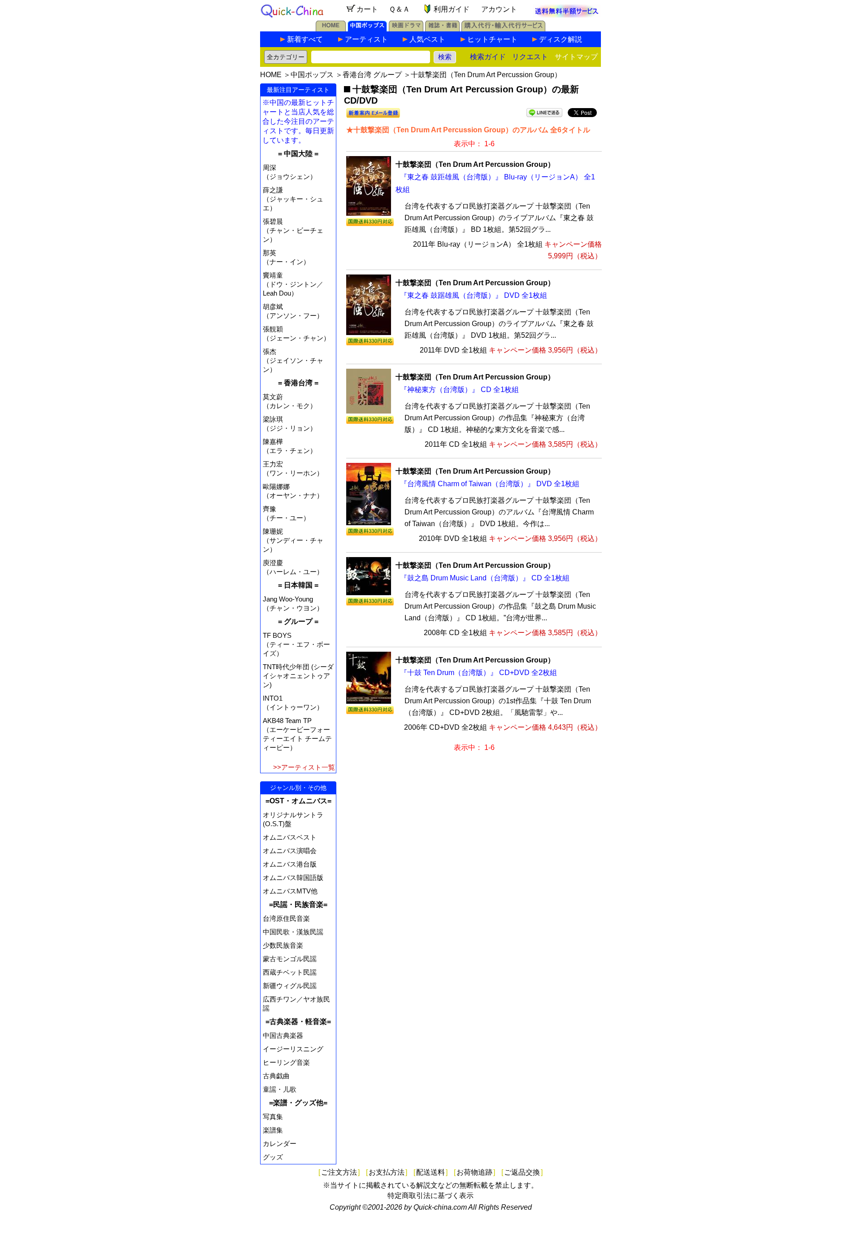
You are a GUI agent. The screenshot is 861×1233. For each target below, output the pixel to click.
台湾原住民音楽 (286, 918)
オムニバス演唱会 (290, 850)
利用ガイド (452, 9)
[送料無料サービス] (566, 15)
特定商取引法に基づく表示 (430, 1195)
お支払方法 (386, 1172)
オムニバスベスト (290, 837)
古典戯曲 (276, 1076)
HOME (271, 74)
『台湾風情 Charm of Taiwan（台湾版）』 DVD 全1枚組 (489, 484)
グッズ (273, 1157)
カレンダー (279, 1143)
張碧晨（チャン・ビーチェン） (293, 230)
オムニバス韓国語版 (293, 877)
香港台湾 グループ (372, 74)
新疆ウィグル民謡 (290, 985)
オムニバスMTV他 (290, 891)
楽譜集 (273, 1130)
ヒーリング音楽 (286, 1062)
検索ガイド (488, 57)
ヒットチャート (492, 39)
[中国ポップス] (367, 29)
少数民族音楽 (283, 945)
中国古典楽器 (283, 1035)
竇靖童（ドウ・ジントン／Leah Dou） (293, 284)
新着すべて (305, 39)
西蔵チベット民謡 (290, 972)
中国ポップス (312, 74)
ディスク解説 (560, 39)
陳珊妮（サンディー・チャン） (293, 540)
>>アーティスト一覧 (304, 767)
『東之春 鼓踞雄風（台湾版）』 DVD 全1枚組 (473, 295)
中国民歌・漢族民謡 (293, 932)
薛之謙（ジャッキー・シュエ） (293, 199)
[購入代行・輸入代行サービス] (503, 29)
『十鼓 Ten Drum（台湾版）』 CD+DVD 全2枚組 (478, 672)
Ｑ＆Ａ (399, 9)
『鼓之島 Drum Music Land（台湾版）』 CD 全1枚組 (485, 578)
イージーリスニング (293, 1049)
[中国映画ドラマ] (406, 29)
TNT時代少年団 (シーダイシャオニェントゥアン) (298, 675)
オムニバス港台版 (290, 864)
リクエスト (530, 57)
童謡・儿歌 (279, 1089)
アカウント (499, 9)
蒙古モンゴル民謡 (290, 959)
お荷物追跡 (474, 1172)
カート (367, 9)
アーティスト (366, 39)
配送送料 (430, 1172)
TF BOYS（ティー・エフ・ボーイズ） (296, 644)
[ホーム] (331, 29)
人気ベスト (427, 39)
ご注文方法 (339, 1172)
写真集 (273, 1116)
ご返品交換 (522, 1172)
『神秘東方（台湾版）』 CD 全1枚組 (459, 389)
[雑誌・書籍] (442, 29)
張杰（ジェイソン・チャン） (293, 360)
